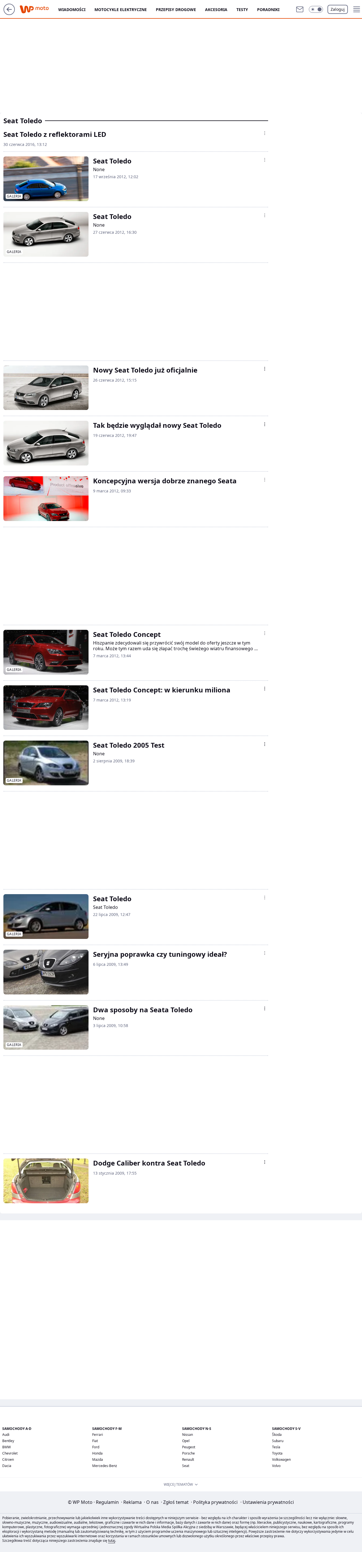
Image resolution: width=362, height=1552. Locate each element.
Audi (5, 1434)
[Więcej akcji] (264, 133)
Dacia (6, 1465)
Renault (188, 1459)
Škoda (277, 1434)
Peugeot (188, 1447)
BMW (6, 1447)
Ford (95, 1447)
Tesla (276, 1447)
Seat (185, 1465)
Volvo (276, 1465)
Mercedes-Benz (104, 1465)
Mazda (97, 1459)
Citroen (8, 1459)
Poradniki (268, 9)
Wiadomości (71, 9)
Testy (242, 9)
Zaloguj (338, 9)
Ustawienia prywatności (267, 1502)
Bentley (8, 1440)
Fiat (95, 1440)
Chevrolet (10, 1453)
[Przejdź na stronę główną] (9, 13)
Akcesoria (216, 9)
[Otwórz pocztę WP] (299, 9)
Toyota (277, 1453)
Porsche (188, 1453)
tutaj (111, 1540)
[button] (316, 9)
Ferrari (97, 1434)
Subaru (277, 1440)
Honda (97, 1453)
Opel (185, 1440)
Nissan (187, 1434)
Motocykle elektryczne (120, 9)
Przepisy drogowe (176, 9)
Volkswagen (281, 1459)
